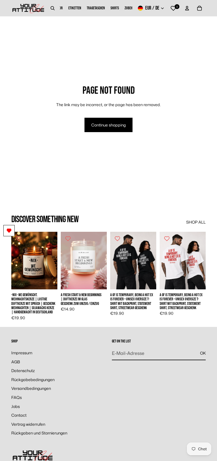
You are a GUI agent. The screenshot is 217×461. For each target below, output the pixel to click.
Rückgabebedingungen (33, 379)
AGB (15, 361)
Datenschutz (23, 370)
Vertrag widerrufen (28, 424)
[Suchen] (52, 8)
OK (203, 353)
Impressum (21, 352)
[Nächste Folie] (51, 260)
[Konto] (187, 8)
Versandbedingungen (31, 388)
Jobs (15, 406)
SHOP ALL (196, 222)
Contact (19, 415)
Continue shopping (108, 125)
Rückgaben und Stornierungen (39, 433)
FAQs (16, 397)
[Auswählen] (49, 281)
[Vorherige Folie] (17, 260)
